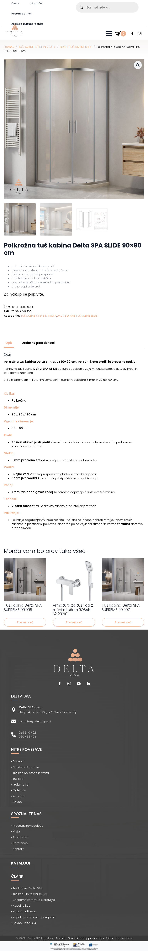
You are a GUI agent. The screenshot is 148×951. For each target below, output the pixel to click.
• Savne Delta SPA (23, 923)
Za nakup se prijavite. (24, 294)
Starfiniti (61, 938)
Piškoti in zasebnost (119, 938)
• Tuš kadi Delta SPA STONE (29, 894)
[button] (138, 65)
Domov (9, 47)
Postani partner (21, 13)
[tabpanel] (74, 445)
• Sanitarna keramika (25, 767)
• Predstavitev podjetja (27, 826)
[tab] (9, 343)
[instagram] (139, 33)
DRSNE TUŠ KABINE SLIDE (76, 47)
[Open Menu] (109, 34)
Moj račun (36, 3)
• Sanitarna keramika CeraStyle (33, 900)
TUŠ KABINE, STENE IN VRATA (37, 47)
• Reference (19, 843)
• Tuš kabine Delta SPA (26, 888)
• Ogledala (18, 790)
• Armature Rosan (23, 911)
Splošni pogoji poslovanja (86, 938)
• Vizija (15, 831)
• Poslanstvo (19, 837)
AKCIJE (61, 316)
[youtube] (78, 683)
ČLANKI (17, 876)
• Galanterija (20, 784)
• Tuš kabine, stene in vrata (30, 773)
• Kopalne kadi (21, 906)
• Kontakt (17, 849)
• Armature (18, 796)
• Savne (16, 802)
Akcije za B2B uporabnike (27, 24)
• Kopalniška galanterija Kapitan (33, 917)
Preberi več (25, 622)
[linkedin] (88, 683)
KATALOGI (20, 863)
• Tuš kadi (17, 779)
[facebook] (132, 33)
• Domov (17, 761)
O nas (15, 3)
